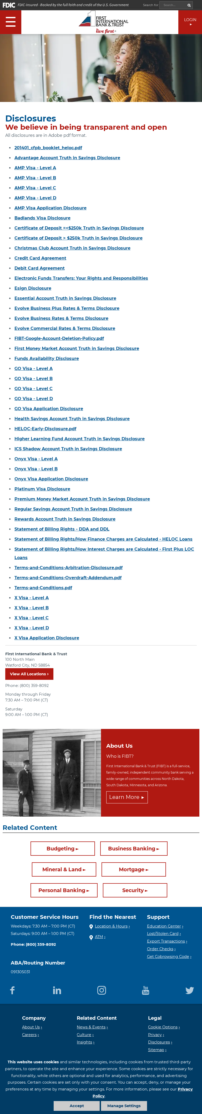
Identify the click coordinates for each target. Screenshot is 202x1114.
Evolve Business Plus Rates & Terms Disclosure (66, 308)
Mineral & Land (62, 869)
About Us (31, 1027)
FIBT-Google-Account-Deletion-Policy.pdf (59, 338)
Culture (84, 1034)
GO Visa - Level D (33, 398)
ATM (99, 936)
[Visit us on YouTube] (145, 989)
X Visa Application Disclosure (46, 637)
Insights (84, 1042)
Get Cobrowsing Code (168, 956)
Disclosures (159, 1042)
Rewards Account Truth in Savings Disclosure (64, 519)
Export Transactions (166, 941)
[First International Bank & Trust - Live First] (104, 22)
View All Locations (28, 674)
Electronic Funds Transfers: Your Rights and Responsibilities (81, 278)
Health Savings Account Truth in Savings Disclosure (72, 418)
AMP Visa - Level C (35, 187)
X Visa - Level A (31, 597)
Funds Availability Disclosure (46, 358)
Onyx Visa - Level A (36, 458)
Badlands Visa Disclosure (42, 218)
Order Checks (160, 949)
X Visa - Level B (31, 607)
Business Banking (131, 848)
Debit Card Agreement (39, 268)
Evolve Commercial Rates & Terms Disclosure (64, 328)
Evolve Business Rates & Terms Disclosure (61, 318)
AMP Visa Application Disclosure (50, 207)
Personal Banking (61, 890)
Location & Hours (111, 926)
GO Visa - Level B (33, 378)
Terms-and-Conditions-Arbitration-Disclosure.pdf (68, 567)
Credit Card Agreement (40, 258)
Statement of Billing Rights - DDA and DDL (61, 529)
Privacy (155, 1034)
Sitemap (156, 1049)
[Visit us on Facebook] (12, 989)
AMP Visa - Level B (35, 177)
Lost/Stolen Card (163, 933)
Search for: (151, 5)
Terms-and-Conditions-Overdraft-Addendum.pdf (68, 577)
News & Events (91, 1027)
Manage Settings (124, 1105)
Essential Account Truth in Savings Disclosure (65, 298)
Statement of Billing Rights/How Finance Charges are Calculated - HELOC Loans (103, 539)
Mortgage (131, 869)
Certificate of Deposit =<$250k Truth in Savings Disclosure (79, 228)
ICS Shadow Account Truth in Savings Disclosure (68, 448)
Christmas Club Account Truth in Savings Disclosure (72, 248)
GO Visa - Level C (33, 388)
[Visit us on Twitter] (189, 989)
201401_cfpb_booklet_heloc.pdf (48, 147)
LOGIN (190, 19)
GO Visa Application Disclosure (48, 408)
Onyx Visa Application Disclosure (51, 478)
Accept (77, 1105)
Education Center (164, 926)
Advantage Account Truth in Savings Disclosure (67, 157)
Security (133, 890)
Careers (29, 1034)
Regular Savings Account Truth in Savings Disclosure (73, 509)
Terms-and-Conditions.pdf (43, 587)
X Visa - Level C (31, 617)
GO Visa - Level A (33, 368)
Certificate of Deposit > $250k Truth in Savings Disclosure (78, 238)
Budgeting (60, 848)
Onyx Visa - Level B (36, 468)
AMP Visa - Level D (35, 197)
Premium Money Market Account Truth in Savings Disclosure (82, 499)
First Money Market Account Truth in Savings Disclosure (76, 348)
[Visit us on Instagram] (101, 989)
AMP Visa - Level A (35, 167)
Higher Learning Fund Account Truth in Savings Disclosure (79, 438)
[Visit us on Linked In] (57, 989)
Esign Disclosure (32, 288)
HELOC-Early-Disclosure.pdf (45, 428)
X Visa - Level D (31, 627)
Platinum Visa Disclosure (42, 489)
